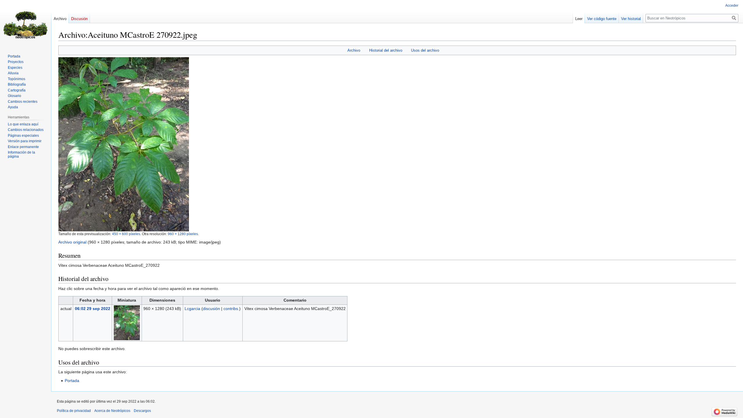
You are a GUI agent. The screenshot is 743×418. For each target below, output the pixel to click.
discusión (211, 308)
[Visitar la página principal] (25, 23)
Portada (72, 380)
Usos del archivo (425, 50)
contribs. (231, 308)
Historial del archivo (385, 50)
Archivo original (72, 242)
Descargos (142, 411)
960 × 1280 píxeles (183, 234)
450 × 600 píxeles (126, 234)
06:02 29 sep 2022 (92, 308)
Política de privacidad (74, 411)
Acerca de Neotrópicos (112, 411)
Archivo (353, 50)
